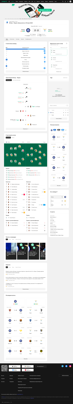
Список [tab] (13, 137)
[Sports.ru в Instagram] (70, 366)
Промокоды (20, 390)
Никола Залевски (12, 179)
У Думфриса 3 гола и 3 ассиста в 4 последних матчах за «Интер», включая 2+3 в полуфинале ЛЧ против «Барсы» (24, 284)
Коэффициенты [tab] (28, 39)
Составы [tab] (17, 39)
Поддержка (12, 381)
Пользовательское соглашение (35, 375)
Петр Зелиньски (11, 177)
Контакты (3, 381)
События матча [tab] (8, 80)
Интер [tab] (10, 267)
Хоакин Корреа (11, 170)
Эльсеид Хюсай (31, 172)
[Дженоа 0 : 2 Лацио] (49, 31)
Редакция (3, 378)
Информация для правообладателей (36, 381)
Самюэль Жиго (32, 174)
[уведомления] (65, 1)
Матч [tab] (7, 39)
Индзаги (17, 111)
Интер (23, 29)
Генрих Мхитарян (19, 174)
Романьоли (34, 124)
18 (7, 280)
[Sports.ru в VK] (66, 366)
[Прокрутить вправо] (44, 251)
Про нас (2, 375)
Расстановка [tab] (8, 137)
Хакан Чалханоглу (19, 177)
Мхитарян (20, 102)
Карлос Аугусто (11, 172)
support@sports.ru (20, 394)
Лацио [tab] (13, 267)
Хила (30, 89)
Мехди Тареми (17, 170)
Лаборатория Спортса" (22, 384)
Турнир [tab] (22, 39)
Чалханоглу (33, 35)
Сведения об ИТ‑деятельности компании (25, 387)
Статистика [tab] (12, 39)
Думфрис (28, 35)
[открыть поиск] (63, 1)
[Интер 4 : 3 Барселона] (23, 31)
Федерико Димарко (18, 172)
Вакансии (11, 375)
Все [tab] (6, 267)
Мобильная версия (65, 375)
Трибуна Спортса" (21, 375)
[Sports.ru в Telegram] (62, 366)
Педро (40, 34)
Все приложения (40, 366)
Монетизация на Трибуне (22, 378)
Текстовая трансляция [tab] (16, 80)
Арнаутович (20, 101)
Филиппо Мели (60, 229)
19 (7, 274)
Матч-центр (12, 18)
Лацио (50, 29)
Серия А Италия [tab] (18, 267)
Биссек (34, 34)
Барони (33, 115)
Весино (43, 34)
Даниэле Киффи (53, 226)
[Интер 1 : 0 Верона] (22, 31)
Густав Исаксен (35, 170)
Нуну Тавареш (38, 172)
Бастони (20, 93)
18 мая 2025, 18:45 (34, 26)
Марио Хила (38, 174)
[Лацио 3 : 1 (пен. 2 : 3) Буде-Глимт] (48, 31)
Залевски (20, 92)
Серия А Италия (16, 18)
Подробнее (32, 398)
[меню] (9, 1)
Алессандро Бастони (19, 179)
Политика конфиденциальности (35, 378)
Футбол (9, 18)
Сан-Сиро (52, 220)
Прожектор (20, 381)
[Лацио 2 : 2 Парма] (50, 31)
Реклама (11, 378)
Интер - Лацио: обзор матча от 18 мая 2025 (25, 18)
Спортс (6, 18)
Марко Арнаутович (12, 174)
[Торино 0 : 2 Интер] (24, 31)
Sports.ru (3, 396)
